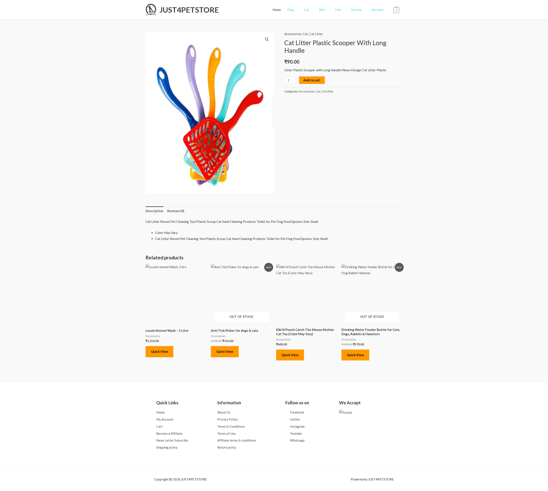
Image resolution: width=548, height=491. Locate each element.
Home (277, 10)
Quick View (159, 351)
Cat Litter (316, 34)
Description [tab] (154, 211)
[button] (267, 39)
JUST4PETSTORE (189, 9)
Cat (305, 34)
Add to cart (311, 80)
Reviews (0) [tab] (175, 211)
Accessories (292, 34)
